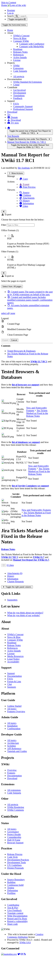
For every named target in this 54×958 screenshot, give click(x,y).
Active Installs (20, 57)
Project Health (14, 834)
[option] (30, 241)
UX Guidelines (14, 865)
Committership (14, 837)
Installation (12, 726)
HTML (10, 259)
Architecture (13, 743)
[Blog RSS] (24, 954)
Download (12, 112)
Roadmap (17, 49)
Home (10, 30)
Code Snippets (20, 71)
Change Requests (15, 581)
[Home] (8, 128)
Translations (19, 95)
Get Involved (19, 90)
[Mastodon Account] (9, 954)
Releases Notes (20, 52)
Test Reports (13, 136)
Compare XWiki (21, 41)
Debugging (12, 890)
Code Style (12, 857)
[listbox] (27, 249)
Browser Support (15, 842)
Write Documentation (17, 916)
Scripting (11, 746)
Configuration (13, 728)
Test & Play (12, 907)
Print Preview (29, 187)
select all (5, 313)
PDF (9, 238)
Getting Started (14, 706)
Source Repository (16, 879)
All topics (11, 708)
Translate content (15, 913)
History (26, 200)
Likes (25, 206)
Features (11, 773)
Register (11, 10)
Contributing (13, 905)
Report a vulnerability (17, 921)
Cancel (14, 340)
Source (25, 192)
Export (25, 184)
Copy (25, 179)
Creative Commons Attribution (25, 935)
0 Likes (10, 565)
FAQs (16, 103)
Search (10, 16)
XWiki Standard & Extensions (27, 82)
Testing (10, 887)
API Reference (14, 748)
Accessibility (13, 661)
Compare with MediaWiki (31, 46)
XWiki (16, 65)
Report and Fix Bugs (17, 918)
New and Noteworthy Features (36, 510)
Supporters (12, 600)
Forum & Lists (14, 681)
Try (8, 114)
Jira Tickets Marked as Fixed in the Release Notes (37, 413)
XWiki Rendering (15, 807)
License (17, 60)
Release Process (14, 854)
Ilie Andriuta (24, 168)
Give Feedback (14, 910)
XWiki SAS (25, 942)
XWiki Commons (15, 810)
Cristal (16, 84)
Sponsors (11, 687)
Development (19, 93)
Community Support (23, 106)
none (12, 313)
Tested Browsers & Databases (21, 351)
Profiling (11, 893)
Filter (4, 225)
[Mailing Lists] (21, 954)
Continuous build (15, 885)
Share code (12, 924)
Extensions (18, 68)
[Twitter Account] (18, 954)
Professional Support (23, 109)
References (18, 54)
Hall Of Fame (13, 840)
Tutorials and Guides (17, 751)
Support (11, 673)
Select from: (12, 286)
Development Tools (16, 862)
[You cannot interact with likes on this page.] (3, 565)
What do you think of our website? (23, 615)
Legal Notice (13, 659)
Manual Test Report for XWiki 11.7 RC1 (26, 142)
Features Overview (16, 711)
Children (26, 195)
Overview (12, 770)
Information (28, 203)
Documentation (14, 676)
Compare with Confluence (31, 44)
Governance (13, 831)
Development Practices (18, 859)
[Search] (16, 16)
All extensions (14, 790)
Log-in (10, 13)
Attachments (28, 198)
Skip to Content (8, 2)
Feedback (17, 98)
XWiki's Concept (21, 35)
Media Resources (15, 656)
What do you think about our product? (25, 612)
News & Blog (19, 38)
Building (11, 882)
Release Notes (14, 645)
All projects (18, 76)
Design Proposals (15, 868)
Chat (9, 684)
